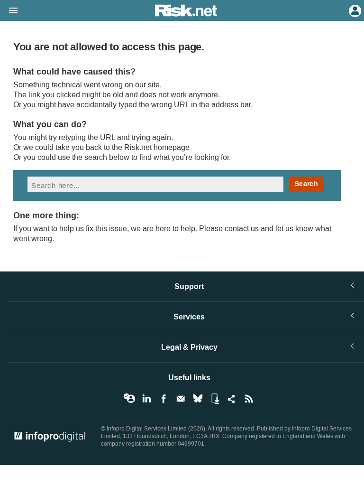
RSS (249, 398)
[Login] (354, 10)
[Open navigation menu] (9, 11)
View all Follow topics (129, 398)
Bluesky (197, 398)
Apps (214, 398)
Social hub (231, 398)
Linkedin (146, 398)
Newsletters (180, 398)
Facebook (163, 398)
